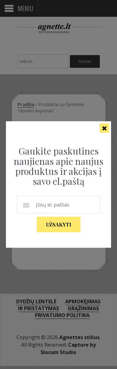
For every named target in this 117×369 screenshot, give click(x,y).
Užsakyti (58, 224)
